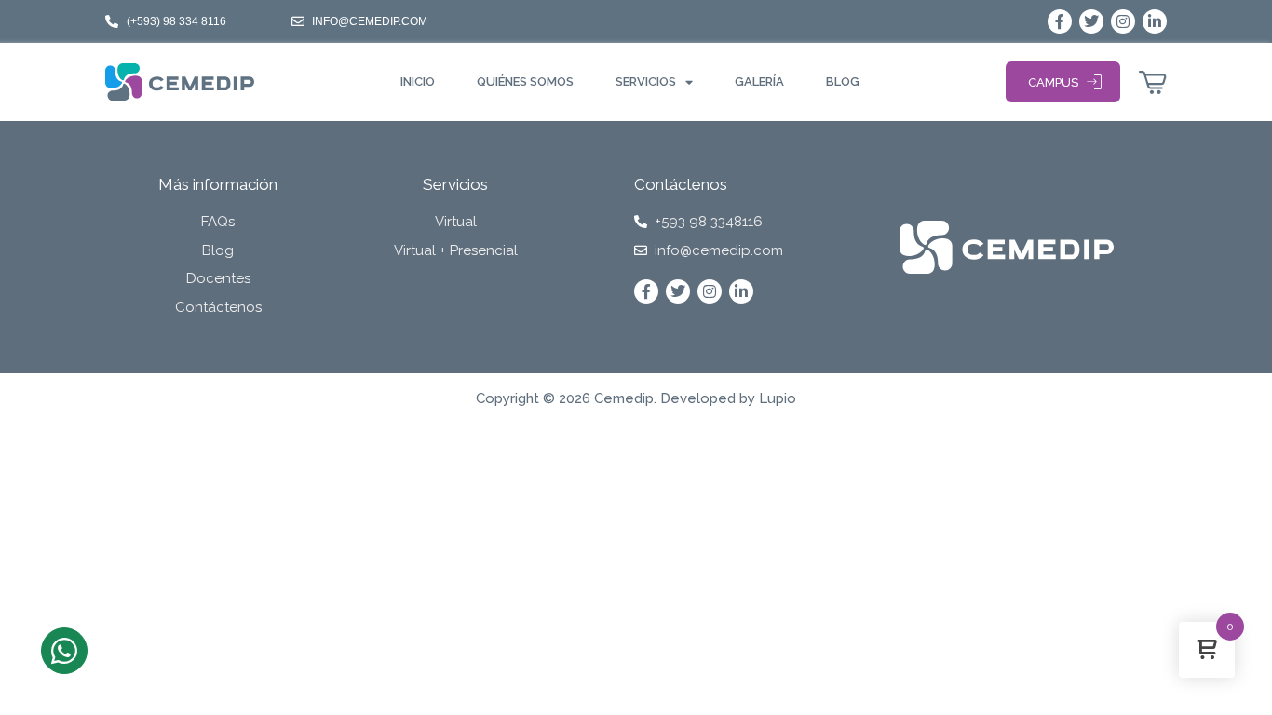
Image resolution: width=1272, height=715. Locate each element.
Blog (842, 81)
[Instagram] (1123, 21)
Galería (759, 81)
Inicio (417, 81)
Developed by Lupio (728, 398)
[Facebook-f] (1060, 21)
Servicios (646, 81)
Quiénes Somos (525, 81)
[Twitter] (1091, 21)
